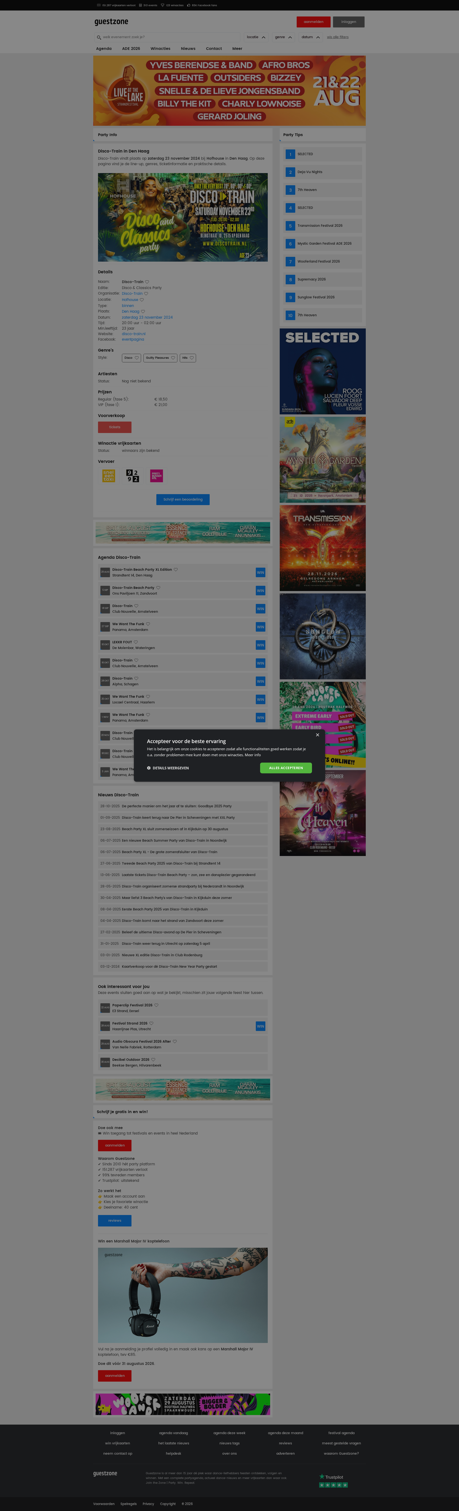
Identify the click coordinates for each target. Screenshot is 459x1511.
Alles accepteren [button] (286, 768)
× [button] (317, 735)
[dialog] (229, 755)
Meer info (253, 754)
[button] (168, 768)
